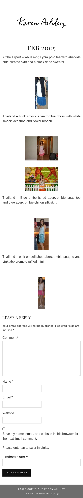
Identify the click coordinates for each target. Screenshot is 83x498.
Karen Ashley (41, 22)
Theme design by (41, 493)
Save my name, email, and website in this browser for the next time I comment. (40, 436)
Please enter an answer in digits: (25, 447)
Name (7, 381)
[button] (80, 2)
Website (8, 413)
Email (7, 397)
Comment (10, 337)
